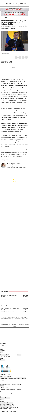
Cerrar (2, 385)
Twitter (19, 57)
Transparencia (14, 324)
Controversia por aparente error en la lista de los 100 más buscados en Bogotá (10, 295)
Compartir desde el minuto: (8, 411)
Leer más (16, 168)
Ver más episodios (5, 378)
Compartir (19, 378)
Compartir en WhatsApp (6, 407)
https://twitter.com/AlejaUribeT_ (13, 61)
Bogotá (3, 161)
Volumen (2, 350)
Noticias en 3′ (3, 354)
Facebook (16, 57)
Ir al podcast (13, 378)
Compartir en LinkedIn (5, 405)
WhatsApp (26, 57)
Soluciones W (20, 324)
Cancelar (7, 397)
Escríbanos (14, 326)
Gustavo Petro (4, 159)
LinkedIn (23, 57)
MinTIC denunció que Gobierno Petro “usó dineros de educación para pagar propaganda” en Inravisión (10, 310)
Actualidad (4, 17)
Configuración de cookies (5, 324)
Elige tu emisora (22, 4)
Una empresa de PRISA (14, 331)
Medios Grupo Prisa (15, 334)
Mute (1, 349)
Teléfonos (26, 324)
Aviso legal (4, 322)
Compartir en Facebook (6, 402)
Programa (14, 3)
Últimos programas (12, 354)
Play (1, 352)
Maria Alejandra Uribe (6, 61)
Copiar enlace (3, 408)
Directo (19, 354)
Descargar (2, 410)
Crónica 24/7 (3, 372)
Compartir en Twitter (5, 404)
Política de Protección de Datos (13, 322)
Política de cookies (23, 322)
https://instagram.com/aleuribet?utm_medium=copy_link (15, 61)
